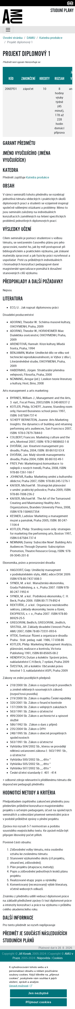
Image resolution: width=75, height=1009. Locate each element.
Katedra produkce (50, 38)
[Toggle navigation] (8, 29)
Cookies (57, 958)
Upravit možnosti (18, 985)
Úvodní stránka (13, 38)
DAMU (31, 38)
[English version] (69, 3)
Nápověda (43, 958)
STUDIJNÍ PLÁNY (62, 10)
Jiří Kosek (24, 954)
